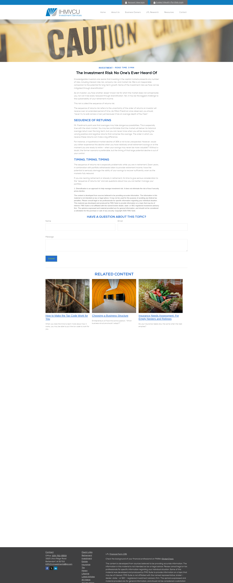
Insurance (86, 564)
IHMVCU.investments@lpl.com (59, 564)
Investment (87, 558)
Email (120, 221)
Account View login (136, 2)
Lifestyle (85, 573)
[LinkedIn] (55, 568)
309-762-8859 (59, 555)
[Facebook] (47, 568)
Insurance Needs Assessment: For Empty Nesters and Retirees (159, 317)
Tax (83, 567)
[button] (103, 12)
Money (85, 570)
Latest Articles (88, 576)
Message (50, 237)
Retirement (87, 555)
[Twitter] (51, 568)
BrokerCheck (168, 559)
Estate (85, 561)
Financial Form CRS (118, 554)
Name (48, 221)
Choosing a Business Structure (110, 315)
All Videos (86, 580)
